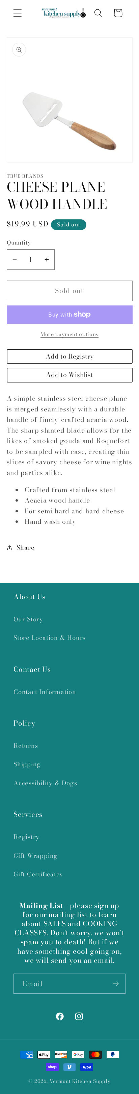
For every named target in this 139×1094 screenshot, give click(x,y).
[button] (17, 13)
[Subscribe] (115, 984)
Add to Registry (70, 356)
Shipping (27, 764)
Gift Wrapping (35, 855)
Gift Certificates (38, 874)
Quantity (19, 243)
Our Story (28, 619)
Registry (26, 836)
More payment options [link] (69, 334)
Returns (25, 745)
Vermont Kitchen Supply (80, 1081)
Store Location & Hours (49, 637)
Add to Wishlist (69, 375)
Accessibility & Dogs (45, 783)
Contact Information (44, 691)
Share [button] (25, 547)
